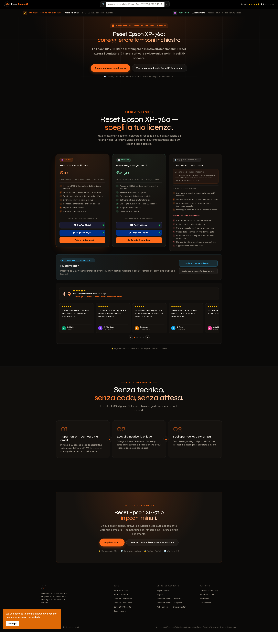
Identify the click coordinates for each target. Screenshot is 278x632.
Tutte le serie (120, 611)
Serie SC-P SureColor (123, 607)
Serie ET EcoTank (122, 590)
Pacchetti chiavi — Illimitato (169, 598)
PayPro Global (82, 225)
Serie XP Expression (144, 25)
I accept (12, 623)
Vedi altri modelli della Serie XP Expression (159, 68)
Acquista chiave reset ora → (110, 68)
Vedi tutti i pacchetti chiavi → (198, 263)
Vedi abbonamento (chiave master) (198, 271)
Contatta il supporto (209, 590)
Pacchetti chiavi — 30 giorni (169, 602)
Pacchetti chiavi (207, 594)
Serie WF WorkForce (123, 602)
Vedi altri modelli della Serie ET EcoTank (152, 542)
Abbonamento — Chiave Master (171, 607)
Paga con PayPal (84, 232)
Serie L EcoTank (121, 594)
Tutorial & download (84, 240)
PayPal (160, 594)
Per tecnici (204, 598)
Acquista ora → (112, 542)
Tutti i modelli (206, 602)
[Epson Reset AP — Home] (74, 587)
